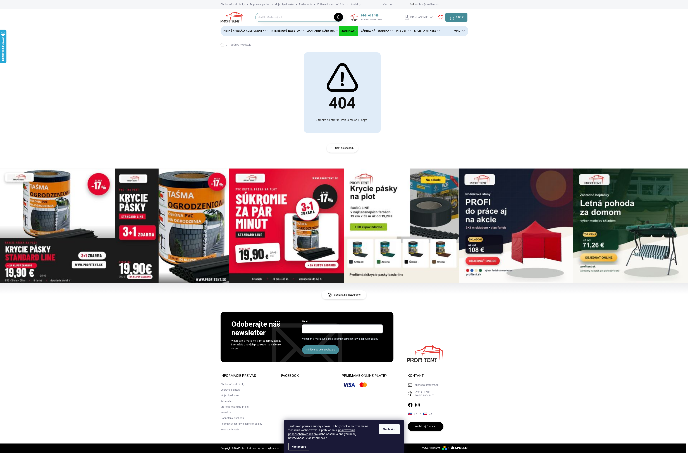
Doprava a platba (259, 4)
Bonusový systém (230, 429)
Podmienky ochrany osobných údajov (241, 423)
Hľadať (338, 17)
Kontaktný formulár (425, 426)
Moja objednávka (284, 4)
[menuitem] (244, 31)
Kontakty (355, 4)
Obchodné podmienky (233, 4)
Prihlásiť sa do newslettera (320, 349)
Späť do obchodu (344, 147)
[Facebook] (410, 404)
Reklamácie (305, 4)
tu (327, 438)
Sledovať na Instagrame (347, 294)
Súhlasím (389, 429)
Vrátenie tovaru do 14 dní (331, 4)
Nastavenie (299, 446)
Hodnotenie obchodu (232, 418)
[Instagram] (417, 404)
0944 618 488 (424, 393)
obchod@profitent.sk (426, 384)
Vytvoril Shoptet (431, 448)
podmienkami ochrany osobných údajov (356, 338)
